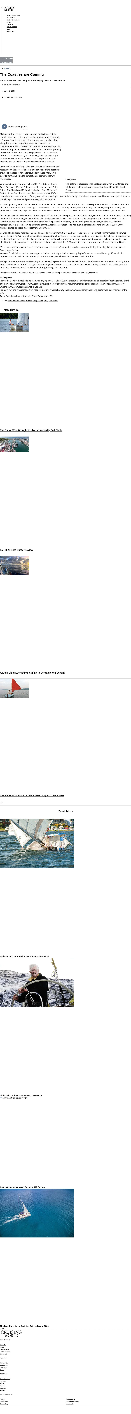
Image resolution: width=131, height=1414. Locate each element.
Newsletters (12, 27)
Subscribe (3, 1345)
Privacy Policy (4, 1363)
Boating (2, 1399)
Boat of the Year (13, 15)
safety (46, 301)
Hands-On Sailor (13, 20)
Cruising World (70, 1399)
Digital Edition (4, 1349)
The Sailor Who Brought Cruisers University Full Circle (31, 430)
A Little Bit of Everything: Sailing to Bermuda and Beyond (32, 672)
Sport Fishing (4, 1404)
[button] (65, 103)
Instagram (3, 1388)
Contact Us (3, 1367)
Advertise (10, 31)
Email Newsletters (5, 1379)
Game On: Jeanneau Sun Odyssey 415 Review (22, 1187)
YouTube (2, 1390)
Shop (9, 29)
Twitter (2, 1383)
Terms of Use (3, 1365)
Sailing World (4, 1401)
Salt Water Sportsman (72, 1401)
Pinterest (2, 1386)
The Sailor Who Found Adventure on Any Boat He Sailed (32, 795)
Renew (2, 1347)
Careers (2, 1370)
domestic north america (17, 301)
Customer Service (5, 1351)
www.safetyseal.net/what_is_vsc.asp (25, 286)
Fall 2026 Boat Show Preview (16, 550)
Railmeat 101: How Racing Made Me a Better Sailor (24, 956)
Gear (9, 22)
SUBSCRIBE (10, 58)
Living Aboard (38, 301)
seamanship (53, 301)
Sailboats (10, 17)
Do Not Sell (3, 1354)
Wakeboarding (70, 1404)
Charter (10, 24)
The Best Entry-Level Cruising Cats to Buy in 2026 (24, 1326)
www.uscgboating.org (38, 283)
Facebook (3, 1381)
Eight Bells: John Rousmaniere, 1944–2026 (21, 1095)
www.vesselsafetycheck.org (84, 290)
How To (7, 69)
